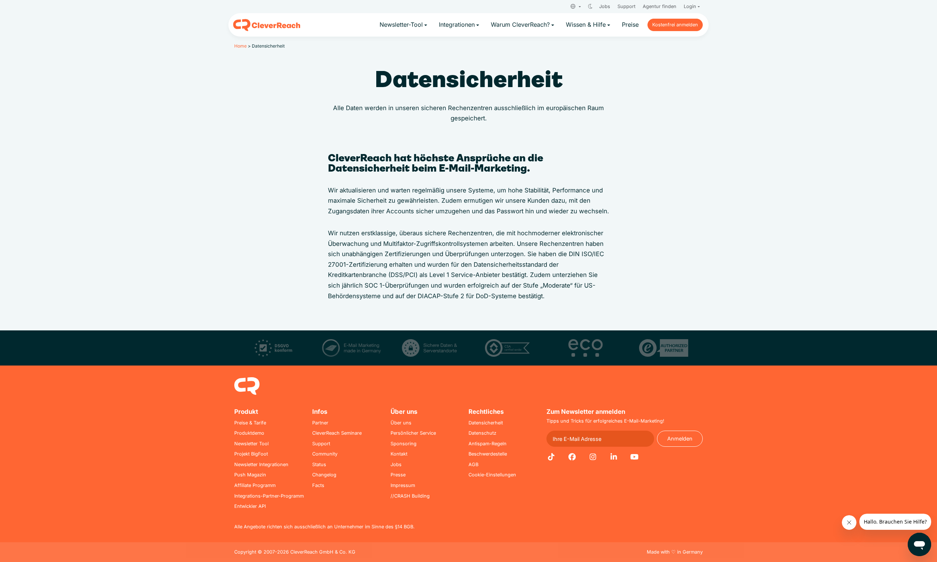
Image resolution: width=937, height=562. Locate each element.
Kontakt (399, 454)
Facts (318, 485)
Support (626, 6)
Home (240, 46)
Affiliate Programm (255, 485)
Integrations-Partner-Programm (269, 496)
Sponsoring (404, 443)
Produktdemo (249, 433)
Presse (398, 474)
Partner (320, 423)
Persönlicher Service (413, 433)
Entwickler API (250, 506)
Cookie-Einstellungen (492, 474)
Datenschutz (482, 433)
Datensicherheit (485, 423)
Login (690, 6)
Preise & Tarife (250, 423)
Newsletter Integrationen (261, 464)
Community (324, 454)
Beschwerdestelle (487, 454)
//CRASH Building (410, 496)
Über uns (401, 423)
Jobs (604, 6)
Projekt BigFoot (251, 454)
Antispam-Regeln (487, 443)
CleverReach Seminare (337, 433)
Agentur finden (659, 6)
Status (319, 464)
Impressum (403, 485)
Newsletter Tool (251, 443)
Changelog (324, 474)
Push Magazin (250, 474)
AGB (473, 464)
